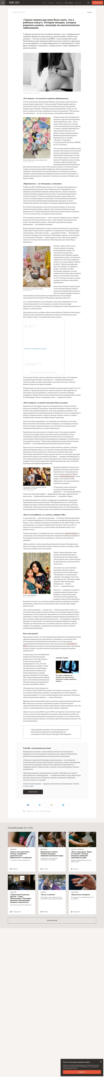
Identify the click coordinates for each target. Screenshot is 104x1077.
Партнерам (59, 3)
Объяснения (13, 849)
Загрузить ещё (52, 920)
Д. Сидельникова (16, 912)
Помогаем (78, 3)
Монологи (74, 849)
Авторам (51, 3)
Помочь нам (97, 2)
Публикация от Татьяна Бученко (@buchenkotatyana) (44, 372)
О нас (45, 3)
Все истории (69, 3)
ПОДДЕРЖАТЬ (82, 1072)
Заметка (89, 12)
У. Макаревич (76, 912)
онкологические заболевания (43, 811)
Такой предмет (75, 892)
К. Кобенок (15, 869)
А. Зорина (75, 869)
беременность (30, 811)
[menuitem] (2, 2)
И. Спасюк (45, 869)
